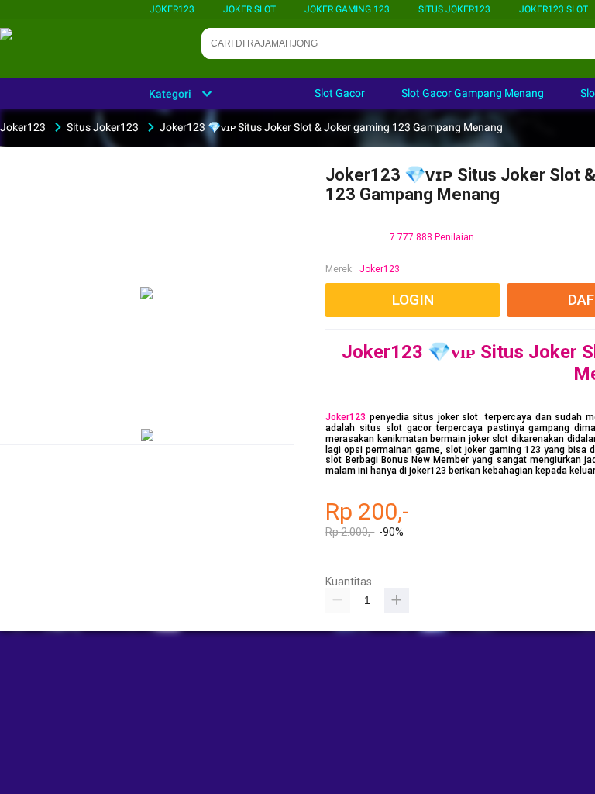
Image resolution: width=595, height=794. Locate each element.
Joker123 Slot (553, 9)
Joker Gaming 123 (347, 9)
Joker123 (172, 9)
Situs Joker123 (454, 9)
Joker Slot (249, 9)
